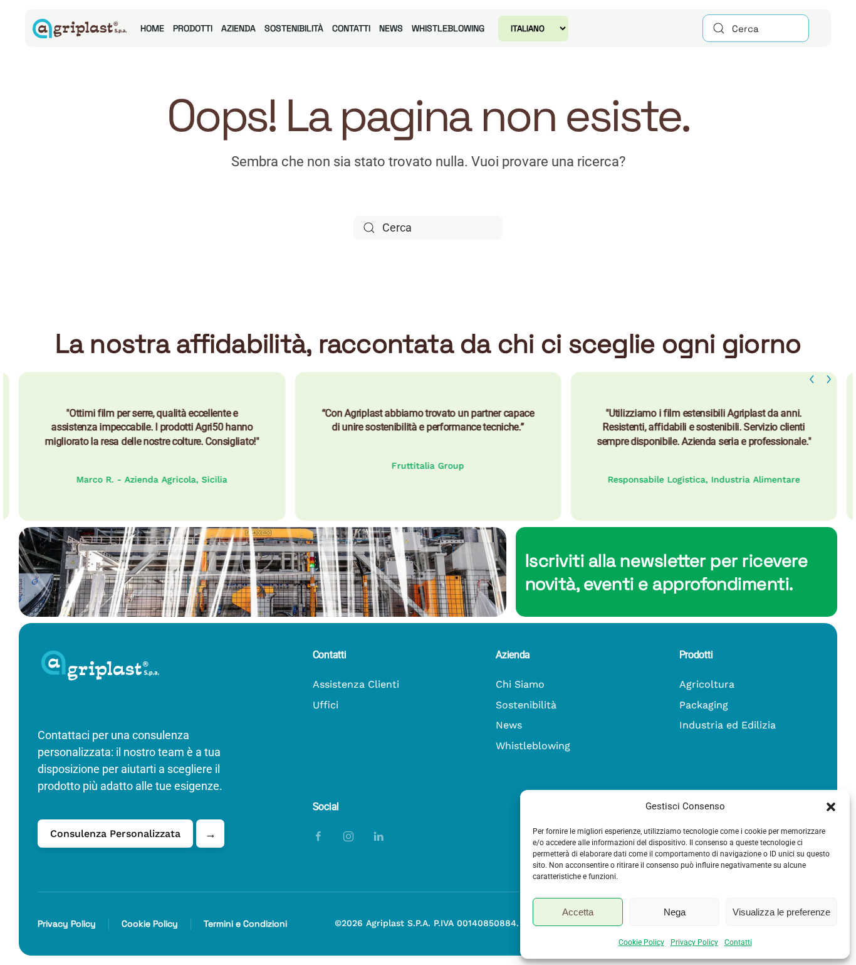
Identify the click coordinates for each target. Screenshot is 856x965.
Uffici (325, 705)
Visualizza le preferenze (781, 912)
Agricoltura (706, 684)
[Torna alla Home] (77, 28)
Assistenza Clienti (356, 684)
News (391, 28)
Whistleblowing (448, 28)
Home (152, 28)
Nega (675, 912)
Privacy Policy (694, 942)
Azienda (238, 28)
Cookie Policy (641, 942)
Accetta (577, 912)
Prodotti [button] (192, 28)
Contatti (738, 942)
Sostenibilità (293, 28)
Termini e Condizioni (245, 923)
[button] (831, 806)
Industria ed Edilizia (727, 725)
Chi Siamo (520, 684)
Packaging (703, 705)
